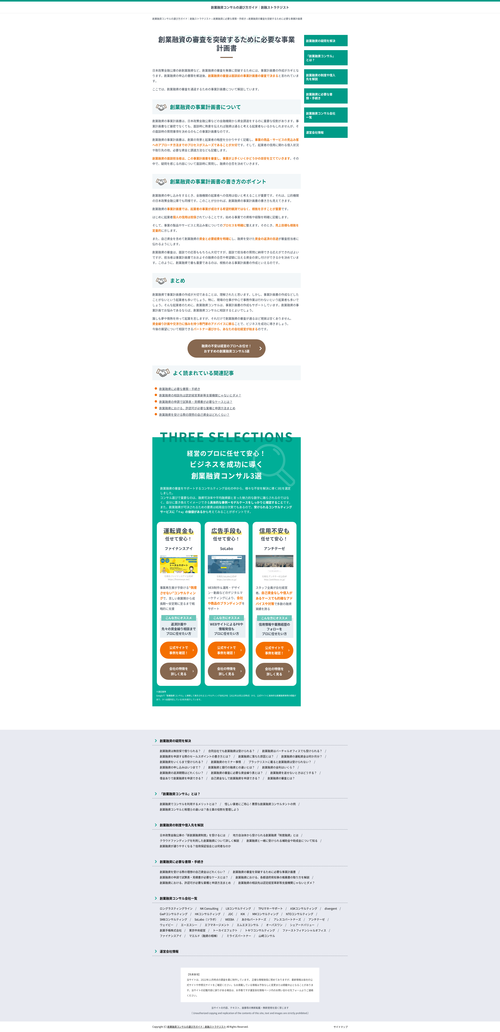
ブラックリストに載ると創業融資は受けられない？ (279, 762)
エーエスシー (189, 925)
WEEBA (229, 919)
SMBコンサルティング (173, 919)
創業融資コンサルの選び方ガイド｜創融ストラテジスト (250, 7)
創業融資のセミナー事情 (226, 762)
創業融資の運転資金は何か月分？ (301, 756)
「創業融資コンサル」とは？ (320, 58)
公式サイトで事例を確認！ (178, 650)
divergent (331, 908)
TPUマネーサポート (270, 908)
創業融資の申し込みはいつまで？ (180, 767)
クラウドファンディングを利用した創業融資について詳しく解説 (199, 840)
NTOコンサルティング (299, 914)
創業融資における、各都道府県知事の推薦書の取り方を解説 (272, 877)
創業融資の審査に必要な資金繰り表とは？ (237, 773)
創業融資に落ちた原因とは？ (256, 756)
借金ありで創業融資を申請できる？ (182, 778)
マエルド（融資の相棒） (204, 936)
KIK (243, 914)
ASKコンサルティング (303, 908)
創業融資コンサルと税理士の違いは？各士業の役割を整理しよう (199, 809)
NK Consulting (209, 908)
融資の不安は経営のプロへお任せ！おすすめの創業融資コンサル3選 (227, 348)
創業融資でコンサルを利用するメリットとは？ (188, 804)
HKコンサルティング (208, 914)
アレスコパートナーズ (287, 919)
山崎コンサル (267, 936)
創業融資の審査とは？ (281, 778)
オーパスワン (274, 925)
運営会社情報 (315, 132)
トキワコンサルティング (260, 930)
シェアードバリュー (302, 925)
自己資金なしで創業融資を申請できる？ (235, 778)
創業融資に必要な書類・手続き (179, 389)
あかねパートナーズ (254, 919)
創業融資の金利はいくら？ (278, 767)
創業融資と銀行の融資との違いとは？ (231, 767)
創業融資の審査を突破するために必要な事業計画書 (264, 872)
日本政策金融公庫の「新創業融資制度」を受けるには (192, 835)
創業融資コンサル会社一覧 (320, 115)
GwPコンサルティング (174, 914)
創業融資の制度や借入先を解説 (320, 77)
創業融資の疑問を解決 (320, 41)
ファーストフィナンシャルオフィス (304, 930)
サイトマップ (341, 1026)
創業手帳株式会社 (171, 930)
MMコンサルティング (265, 914)
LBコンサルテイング (238, 908)
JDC (230, 914)
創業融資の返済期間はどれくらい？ (182, 773)
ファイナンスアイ (171, 936)
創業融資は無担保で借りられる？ (180, 751)
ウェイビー (166, 925)
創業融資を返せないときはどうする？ (293, 773)
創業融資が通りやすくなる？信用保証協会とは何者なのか (195, 846)
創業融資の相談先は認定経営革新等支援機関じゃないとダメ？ (200, 395)
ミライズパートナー (239, 936)
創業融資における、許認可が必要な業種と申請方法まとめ (197, 408)
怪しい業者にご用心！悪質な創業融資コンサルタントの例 (260, 804)
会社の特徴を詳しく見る (178, 671)
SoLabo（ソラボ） (206, 919)
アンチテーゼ (316, 919)
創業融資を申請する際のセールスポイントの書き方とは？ (195, 756)
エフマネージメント (217, 925)
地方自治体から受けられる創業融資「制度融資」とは (265, 835)
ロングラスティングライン (176, 908)
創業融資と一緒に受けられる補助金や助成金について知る (282, 840)
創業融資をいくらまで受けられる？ (182, 762)
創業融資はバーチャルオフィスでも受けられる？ (292, 751)
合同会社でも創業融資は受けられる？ (231, 751)
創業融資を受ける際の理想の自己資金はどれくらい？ (194, 414)
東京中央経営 (197, 930)
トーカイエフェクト (225, 930)
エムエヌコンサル (248, 925)
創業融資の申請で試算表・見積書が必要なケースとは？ (195, 402)
